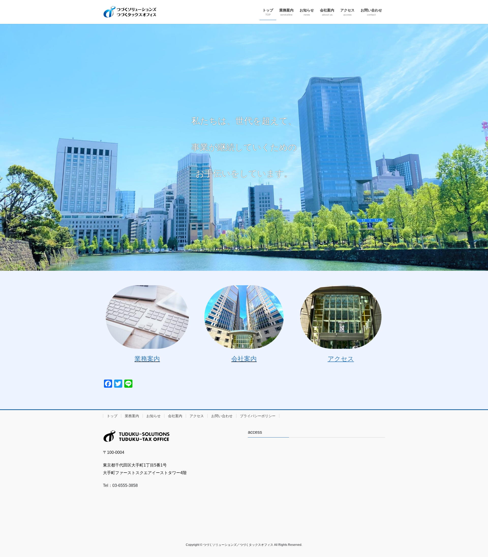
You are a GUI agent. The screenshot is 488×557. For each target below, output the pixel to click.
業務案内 (147, 358)
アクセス (197, 416)
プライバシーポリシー (258, 416)
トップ (112, 416)
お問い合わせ (222, 416)
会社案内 (244, 358)
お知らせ (153, 416)
